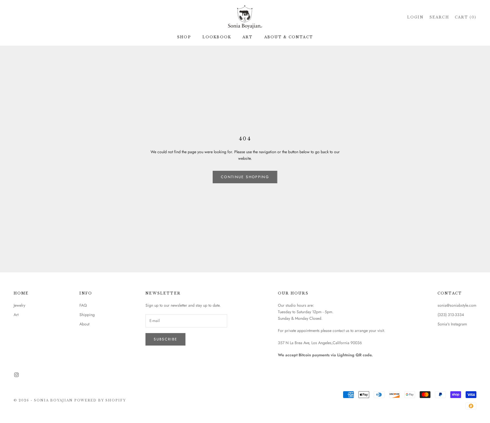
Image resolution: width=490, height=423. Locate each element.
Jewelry (19, 305)
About (84, 324)
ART (247, 37)
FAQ (83, 305)
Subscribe (165, 339)
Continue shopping (245, 177)
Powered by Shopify (100, 400)
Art (16, 314)
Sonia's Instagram (452, 324)
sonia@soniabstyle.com (457, 305)
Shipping (87, 314)
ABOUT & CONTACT (288, 37)
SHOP (184, 37)
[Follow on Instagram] (16, 375)
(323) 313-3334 (451, 314)
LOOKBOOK (216, 37)
